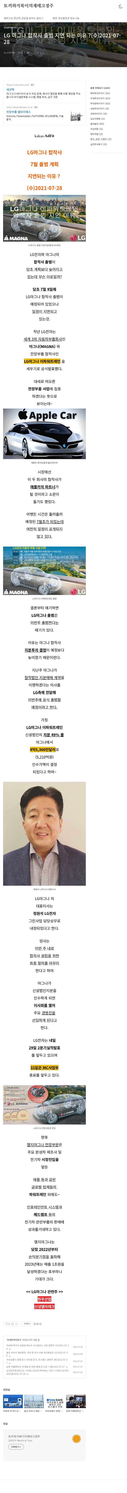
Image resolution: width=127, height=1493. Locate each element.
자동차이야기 (98, 113)
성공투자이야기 (99, 108)
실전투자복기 (98, 144)
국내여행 (96, 128)
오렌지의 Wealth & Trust (20, 1440)
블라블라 (97, 123)
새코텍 (10, 89)
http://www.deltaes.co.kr (19, 107)
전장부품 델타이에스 (18, 112)
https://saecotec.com (17, 84)
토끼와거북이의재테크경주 (29, 6)
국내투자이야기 (14, 1339)
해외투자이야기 (100, 93)
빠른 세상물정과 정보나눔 (66, 18)
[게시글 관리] (16, 1324)
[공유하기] (13, 1324)
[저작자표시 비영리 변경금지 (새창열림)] (37, 1324)
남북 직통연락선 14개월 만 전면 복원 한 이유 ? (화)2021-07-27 (35, 1366)
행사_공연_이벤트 (101, 139)
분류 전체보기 (100, 87)
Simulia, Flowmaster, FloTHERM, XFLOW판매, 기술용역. (35, 117)
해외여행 (96, 134)
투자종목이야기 (100, 103)
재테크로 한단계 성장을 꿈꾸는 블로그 (23, 18)
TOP (120, 1489)
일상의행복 (97, 118)
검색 (113, 6)
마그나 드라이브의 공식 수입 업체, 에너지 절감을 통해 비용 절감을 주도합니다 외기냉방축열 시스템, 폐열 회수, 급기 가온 (43, 95)
